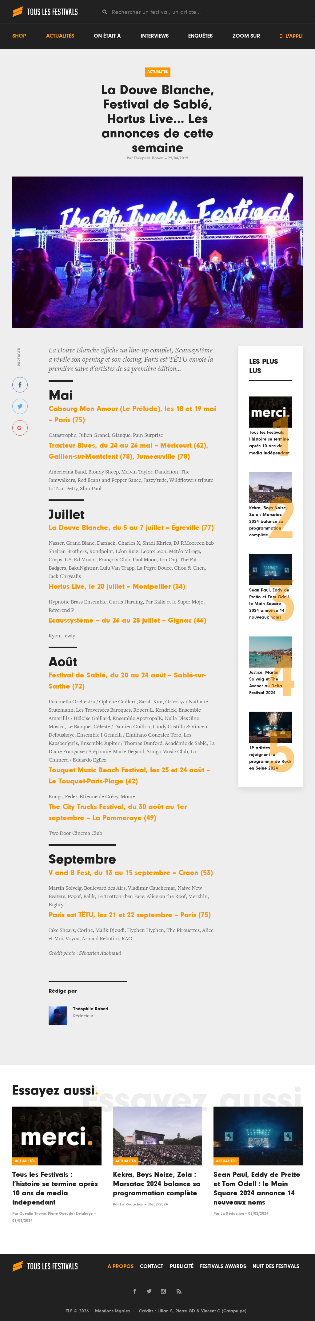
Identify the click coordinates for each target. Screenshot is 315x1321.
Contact (151, 1266)
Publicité (181, 1266)
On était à (107, 36)
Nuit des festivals (276, 1266)
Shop (19, 36)
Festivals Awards (223, 1266)
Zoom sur (246, 36)
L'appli (291, 36)
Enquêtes (200, 36)
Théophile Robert (149, 158)
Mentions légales (112, 1311)
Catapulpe (234, 1311)
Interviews (155, 36)
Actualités (60, 36)
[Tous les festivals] (45, 16)
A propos (121, 1266)
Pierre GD (185, 1311)
